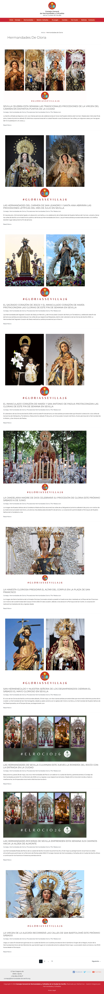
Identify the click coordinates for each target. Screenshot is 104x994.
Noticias (84, 20)
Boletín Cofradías (42, 20)
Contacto (91, 20)
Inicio (11, 20)
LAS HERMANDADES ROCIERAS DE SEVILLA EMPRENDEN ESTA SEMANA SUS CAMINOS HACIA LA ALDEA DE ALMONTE (50, 842)
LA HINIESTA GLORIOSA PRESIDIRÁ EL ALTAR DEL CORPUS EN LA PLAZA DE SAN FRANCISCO (46, 590)
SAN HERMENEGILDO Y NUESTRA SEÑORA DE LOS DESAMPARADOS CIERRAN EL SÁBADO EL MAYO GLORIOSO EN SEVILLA (47, 690)
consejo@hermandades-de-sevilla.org (17, 978)
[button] (52, 990)
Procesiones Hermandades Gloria (38, 112)
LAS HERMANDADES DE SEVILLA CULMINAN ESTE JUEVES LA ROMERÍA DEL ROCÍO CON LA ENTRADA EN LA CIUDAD (50, 766)
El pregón (55, 20)
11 (52, 961)
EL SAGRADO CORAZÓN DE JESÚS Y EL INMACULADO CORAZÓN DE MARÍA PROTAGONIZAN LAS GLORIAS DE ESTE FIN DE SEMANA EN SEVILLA (43, 306)
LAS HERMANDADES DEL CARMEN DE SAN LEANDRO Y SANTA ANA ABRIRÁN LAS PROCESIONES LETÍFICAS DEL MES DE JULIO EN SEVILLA (47, 206)
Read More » (7, 125)
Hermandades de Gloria (17, 112)
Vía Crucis (74, 20)
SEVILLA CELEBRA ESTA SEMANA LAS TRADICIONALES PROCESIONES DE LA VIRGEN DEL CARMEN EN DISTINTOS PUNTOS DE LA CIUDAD (51, 107)
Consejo (17, 20)
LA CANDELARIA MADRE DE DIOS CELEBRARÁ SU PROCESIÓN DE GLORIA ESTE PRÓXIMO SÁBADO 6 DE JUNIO (51, 499)
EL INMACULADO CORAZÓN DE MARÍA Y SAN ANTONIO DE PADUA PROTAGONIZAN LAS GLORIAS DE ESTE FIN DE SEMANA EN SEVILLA (50, 405)
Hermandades (28, 20)
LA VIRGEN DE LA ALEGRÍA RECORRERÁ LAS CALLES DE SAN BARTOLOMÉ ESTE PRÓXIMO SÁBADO (51, 934)
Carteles (65, 20)
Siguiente (96, 961)
